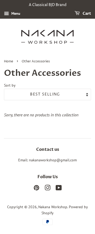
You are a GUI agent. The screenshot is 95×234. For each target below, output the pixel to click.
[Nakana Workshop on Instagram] (47, 188)
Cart (86, 13)
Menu (15, 13)
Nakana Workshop (52, 207)
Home (8, 61)
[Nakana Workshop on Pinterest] (36, 188)
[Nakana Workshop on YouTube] (59, 188)
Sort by (10, 85)
